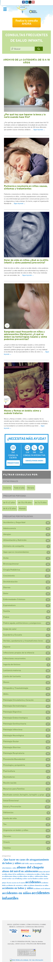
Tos (5, 824)
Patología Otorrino (11, 747)
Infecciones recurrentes (14, 658)
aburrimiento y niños (9, 868)
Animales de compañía (13, 546)
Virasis (6, 842)
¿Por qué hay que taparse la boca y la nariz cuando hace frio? (25, 116)
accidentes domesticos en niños (38, 885)
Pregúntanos (13, 463)
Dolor (5, 593)
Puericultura (9, 771)
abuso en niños (18, 876)
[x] (30, 2)
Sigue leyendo (39, 129)
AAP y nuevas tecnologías (34, 863)
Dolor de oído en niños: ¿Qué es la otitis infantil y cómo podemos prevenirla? (26, 261)
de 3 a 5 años (41, 502)
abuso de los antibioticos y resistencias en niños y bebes (26, 874)
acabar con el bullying (14, 878)
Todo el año (19, 487)
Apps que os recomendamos (16, 552)
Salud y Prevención (12, 806)
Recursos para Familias (14, 788)
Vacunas (7, 836)
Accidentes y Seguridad (14, 522)
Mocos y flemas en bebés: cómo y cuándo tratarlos (22, 412)
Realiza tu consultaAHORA (26, 22)
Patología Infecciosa (12, 729)
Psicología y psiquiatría (14, 765)
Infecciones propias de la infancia (18, 652)
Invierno (7, 487)
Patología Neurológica (13, 735)
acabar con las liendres (30, 878)
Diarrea (6, 587)
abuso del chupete (30, 867)
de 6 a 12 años (9, 508)
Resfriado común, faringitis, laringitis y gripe (23, 794)
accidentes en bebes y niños (17, 888)
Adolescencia (9, 528)
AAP (23, 863)
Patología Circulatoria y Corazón (18, 700)
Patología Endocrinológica (15, 717)
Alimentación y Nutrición (14, 540)
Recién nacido (9, 783)
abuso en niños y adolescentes (33, 876)
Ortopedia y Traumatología (15, 688)
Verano (30, 487)
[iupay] (37, 931)
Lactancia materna (12, 670)
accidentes (33, 882)
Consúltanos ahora (34, 461)
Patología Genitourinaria (14, 723)
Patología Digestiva (12, 711)
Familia (6, 611)
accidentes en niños (16, 893)
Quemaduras (9, 777)
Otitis (5, 694)
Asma (5, 558)
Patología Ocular (11, 741)
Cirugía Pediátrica (11, 569)
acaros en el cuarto (18, 882)
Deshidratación (10, 581)
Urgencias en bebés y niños (15, 830)
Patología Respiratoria (13, 753)
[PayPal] (26, 936)
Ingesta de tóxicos (11, 664)
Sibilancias (8, 812)
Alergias (7, 534)
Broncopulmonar (11, 563)
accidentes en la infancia (42, 888)
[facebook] (23, 2)
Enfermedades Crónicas (14, 599)
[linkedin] (26, 2)
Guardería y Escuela (12, 634)
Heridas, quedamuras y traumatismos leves (23, 640)
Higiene (6, 646)
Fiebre (6, 617)
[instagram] (33, 2)
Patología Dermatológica (14, 706)
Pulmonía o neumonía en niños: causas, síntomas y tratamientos (25, 187)
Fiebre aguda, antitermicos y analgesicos (22, 623)
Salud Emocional (11, 800)
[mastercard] (25, 931)
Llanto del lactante (12, 676)
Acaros (9, 882)
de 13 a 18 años (25, 502)
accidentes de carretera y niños (16, 885)
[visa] (13, 931)
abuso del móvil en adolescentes (20, 871)
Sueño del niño (10, 818)
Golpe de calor (10, 629)
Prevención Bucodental (14, 759)
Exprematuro (9, 605)
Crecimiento (9, 575)
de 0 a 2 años (9, 502)
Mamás (22, 508)
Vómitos (7, 848)
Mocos (6, 682)
